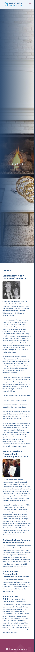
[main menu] (30, 4)
